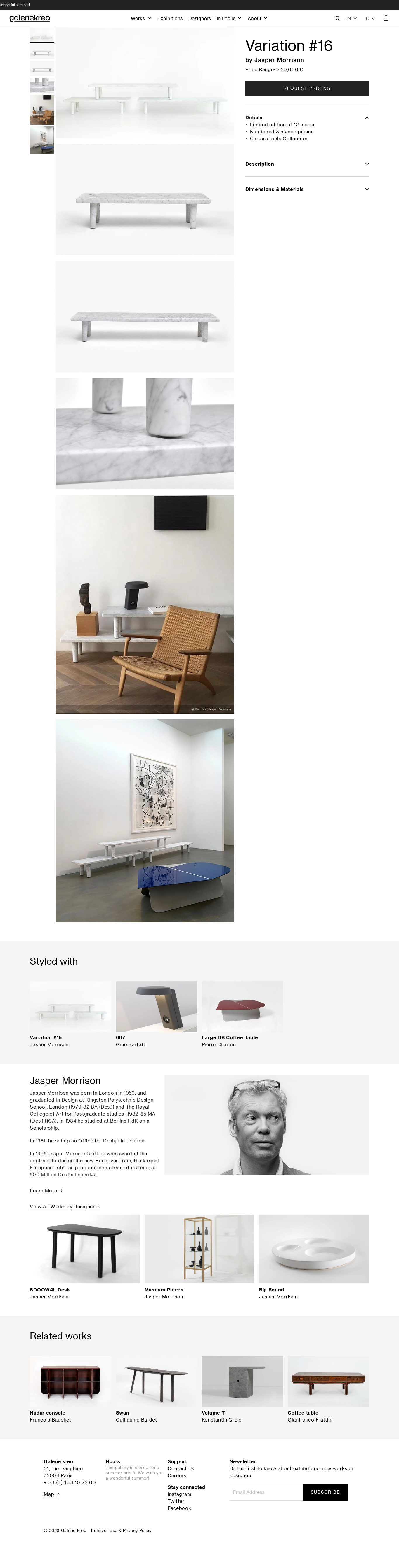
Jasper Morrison (279, 59)
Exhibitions (170, 18)
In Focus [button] (226, 18)
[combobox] (370, 18)
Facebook (179, 1508)
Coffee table (303, 1412)
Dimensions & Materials (274, 189)
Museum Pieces (164, 1289)
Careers (177, 1475)
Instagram (179, 1494)
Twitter (176, 1501)
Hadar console (47, 1412)
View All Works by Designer (63, 1206)
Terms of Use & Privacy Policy (120, 1530)
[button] (350, 18)
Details (254, 117)
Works (138, 18)
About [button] (254, 18)
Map (49, 1494)
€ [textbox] (367, 18)
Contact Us (181, 1468)
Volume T (213, 1412)
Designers (199, 18)
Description (259, 164)
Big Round (271, 1289)
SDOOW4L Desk (50, 1289)
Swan (122, 1412)
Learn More (44, 1190)
